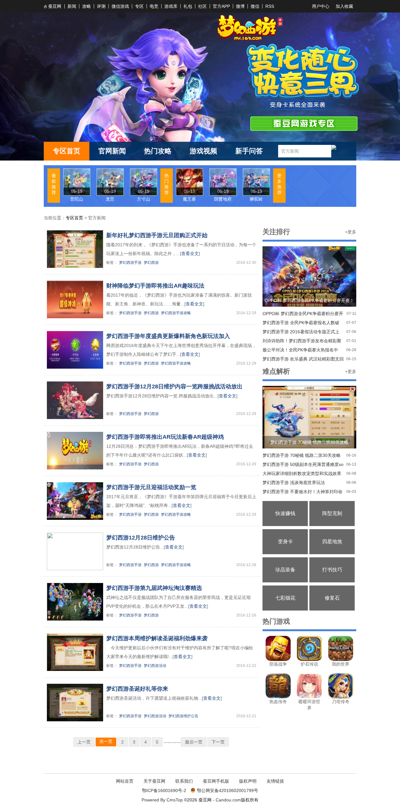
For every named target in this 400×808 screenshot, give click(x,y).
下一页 (218, 741)
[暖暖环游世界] (309, 696)
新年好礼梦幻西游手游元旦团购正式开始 (157, 235)
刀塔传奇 (340, 701)
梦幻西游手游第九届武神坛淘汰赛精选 (154, 588)
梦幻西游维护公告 (183, 716)
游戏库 (171, 6)
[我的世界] (340, 659)
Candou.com (228, 799)
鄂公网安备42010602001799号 (227, 790)
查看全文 (190, 253)
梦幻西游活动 (155, 665)
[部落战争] (278, 659)
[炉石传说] (309, 659)
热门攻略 (158, 151)
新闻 (72, 6)
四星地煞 (332, 541)
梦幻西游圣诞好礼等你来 (137, 689)
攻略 (86, 6)
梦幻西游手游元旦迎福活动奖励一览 (151, 487)
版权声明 (248, 781)
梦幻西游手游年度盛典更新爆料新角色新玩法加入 (168, 336)
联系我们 (184, 781)
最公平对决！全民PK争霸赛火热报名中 (300, 349)
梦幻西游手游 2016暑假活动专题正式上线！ (300, 332)
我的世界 (340, 664)
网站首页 (124, 781)
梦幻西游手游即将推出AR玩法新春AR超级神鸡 (165, 437)
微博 (240, 6)
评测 (101, 6)
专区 (139, 6)
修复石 (332, 598)
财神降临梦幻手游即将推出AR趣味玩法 (155, 286)
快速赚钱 (285, 513)
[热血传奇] (278, 696)
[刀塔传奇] (340, 696)
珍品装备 (285, 569)
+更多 (350, 231)
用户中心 (320, 6)
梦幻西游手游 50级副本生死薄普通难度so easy (302, 465)
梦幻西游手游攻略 (176, 313)
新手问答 (249, 151)
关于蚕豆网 (154, 781)
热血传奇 (278, 701)
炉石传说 (309, 664)
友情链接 (275, 781)
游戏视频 (203, 151)
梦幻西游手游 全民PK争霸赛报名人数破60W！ (300, 323)
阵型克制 (332, 513)
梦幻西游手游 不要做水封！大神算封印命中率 (302, 492)
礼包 (187, 6)
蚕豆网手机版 (216, 781)
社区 (202, 6)
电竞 (154, 6)
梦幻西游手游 (130, 262)
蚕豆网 (54, 6)
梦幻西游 (151, 262)
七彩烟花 (285, 598)
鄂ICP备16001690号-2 (164, 790)
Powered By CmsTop (162, 799)
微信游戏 (120, 6)
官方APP (221, 6)
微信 (255, 6)
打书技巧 (332, 569)
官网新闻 (112, 151)
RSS (269, 6)
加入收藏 (344, 6)
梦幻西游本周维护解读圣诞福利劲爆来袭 (157, 638)
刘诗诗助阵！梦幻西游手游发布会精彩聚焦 (301, 341)
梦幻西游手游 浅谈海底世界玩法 (293, 482)
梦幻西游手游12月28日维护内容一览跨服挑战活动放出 (174, 386)
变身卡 (285, 541)
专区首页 (66, 151)
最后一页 (193, 741)
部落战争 (278, 664)
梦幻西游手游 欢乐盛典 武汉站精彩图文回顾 (303, 360)
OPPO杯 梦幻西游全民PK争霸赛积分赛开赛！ (302, 314)
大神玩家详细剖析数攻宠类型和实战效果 (301, 473)
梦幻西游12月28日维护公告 (140, 537)
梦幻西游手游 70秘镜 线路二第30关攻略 (301, 455)
